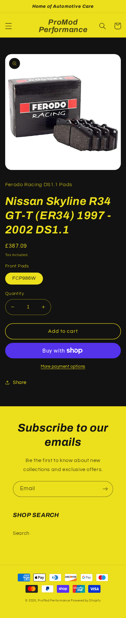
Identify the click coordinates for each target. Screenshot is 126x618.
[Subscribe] (105, 489)
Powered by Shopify (85, 600)
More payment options (63, 367)
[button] (8, 25)
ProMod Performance (54, 600)
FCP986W (24, 278)
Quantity (14, 293)
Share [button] (19, 382)
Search (21, 533)
